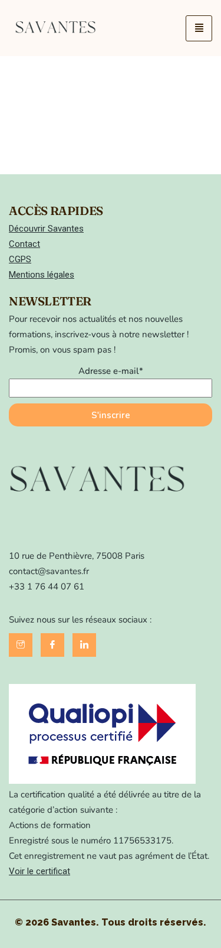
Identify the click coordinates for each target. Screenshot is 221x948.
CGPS (20, 259)
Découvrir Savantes (46, 228)
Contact (24, 244)
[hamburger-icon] (199, 28)
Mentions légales (41, 274)
